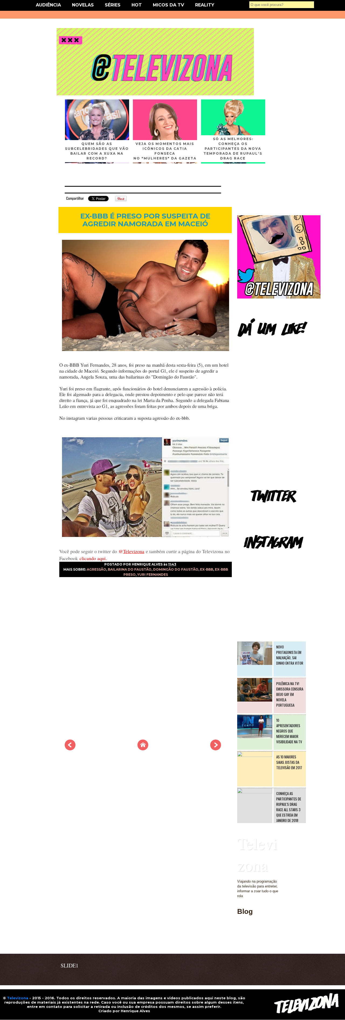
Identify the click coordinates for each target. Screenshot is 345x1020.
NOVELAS (83, 5)
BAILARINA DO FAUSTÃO (129, 569)
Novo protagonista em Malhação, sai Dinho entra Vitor (289, 655)
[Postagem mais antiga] (215, 748)
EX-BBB (206, 569)
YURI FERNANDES (152, 575)
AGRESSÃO (96, 569)
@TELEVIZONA (250, 556)
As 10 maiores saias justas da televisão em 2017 (289, 762)
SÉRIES (112, 5)
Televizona (257, 854)
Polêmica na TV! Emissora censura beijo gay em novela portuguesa (289, 694)
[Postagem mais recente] (70, 748)
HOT (137, 5)
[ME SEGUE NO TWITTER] (278, 297)
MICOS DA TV (168, 5)
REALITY (204, 5)
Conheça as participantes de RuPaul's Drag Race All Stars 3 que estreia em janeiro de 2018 (288, 807)
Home (241, 942)
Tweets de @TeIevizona (256, 510)
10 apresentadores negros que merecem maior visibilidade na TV (289, 730)
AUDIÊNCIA (48, 5)
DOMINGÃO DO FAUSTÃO (175, 569)
